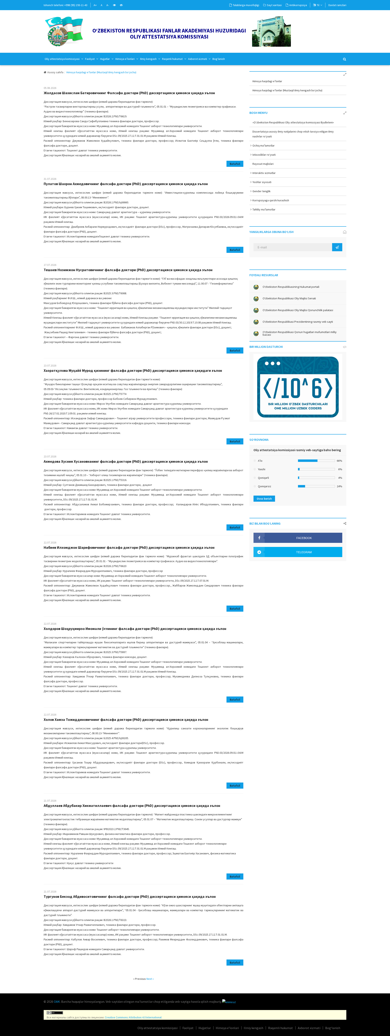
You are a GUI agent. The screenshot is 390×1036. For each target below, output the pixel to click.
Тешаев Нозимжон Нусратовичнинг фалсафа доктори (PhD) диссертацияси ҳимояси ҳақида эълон (128, 269)
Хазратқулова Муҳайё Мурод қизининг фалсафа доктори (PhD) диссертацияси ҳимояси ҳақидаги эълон (133, 370)
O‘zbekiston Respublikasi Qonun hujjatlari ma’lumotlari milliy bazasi (300, 333)
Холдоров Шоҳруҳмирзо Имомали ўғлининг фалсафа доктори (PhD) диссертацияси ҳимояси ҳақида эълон (135, 628)
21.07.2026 (50, 800)
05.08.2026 (50, 88)
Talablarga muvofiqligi (246, 5)
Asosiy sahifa (55, 72)
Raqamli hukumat (172, 59)
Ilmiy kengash (148, 59)
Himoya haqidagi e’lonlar (267, 81)
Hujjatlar (105, 59)
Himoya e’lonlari (125, 59)
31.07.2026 (50, 179)
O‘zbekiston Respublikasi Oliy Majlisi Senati (289, 298)
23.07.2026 (50, 365)
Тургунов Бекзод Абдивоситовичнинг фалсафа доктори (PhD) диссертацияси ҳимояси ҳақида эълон (130, 896)
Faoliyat (90, 59)
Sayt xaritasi (274, 5)
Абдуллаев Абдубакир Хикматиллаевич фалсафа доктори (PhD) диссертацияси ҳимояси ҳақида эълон (132, 805)
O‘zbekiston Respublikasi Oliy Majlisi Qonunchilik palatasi (298, 310)
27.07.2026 (50, 265)
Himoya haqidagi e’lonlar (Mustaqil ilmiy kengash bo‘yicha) (287, 90)
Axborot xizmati (198, 59)
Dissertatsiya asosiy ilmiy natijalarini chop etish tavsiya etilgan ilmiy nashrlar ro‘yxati (293, 134)
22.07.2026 (50, 542)
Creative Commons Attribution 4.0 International (133, 1017)
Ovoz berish (264, 498)
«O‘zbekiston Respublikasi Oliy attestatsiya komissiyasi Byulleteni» (293, 122)
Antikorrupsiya (298, 5)
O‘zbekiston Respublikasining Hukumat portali (291, 287)
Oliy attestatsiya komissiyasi (62, 59)
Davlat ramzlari (337, 5)
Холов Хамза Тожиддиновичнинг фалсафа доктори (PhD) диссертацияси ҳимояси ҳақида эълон (126, 719)
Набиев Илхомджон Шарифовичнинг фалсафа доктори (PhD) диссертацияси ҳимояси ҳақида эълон (129, 547)
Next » (150, 979)
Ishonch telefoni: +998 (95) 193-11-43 (65, 5)
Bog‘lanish (218, 59)
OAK (57, 1001)
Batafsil (235, 164)
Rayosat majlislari (263, 164)
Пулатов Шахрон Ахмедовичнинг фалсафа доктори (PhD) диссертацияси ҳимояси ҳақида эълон (126, 183)
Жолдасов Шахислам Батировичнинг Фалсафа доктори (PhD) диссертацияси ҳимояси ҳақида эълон (129, 93)
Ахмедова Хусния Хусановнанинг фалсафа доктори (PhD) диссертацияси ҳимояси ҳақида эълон (126, 461)
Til (318, 5)
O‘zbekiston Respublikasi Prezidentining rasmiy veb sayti (298, 321)
